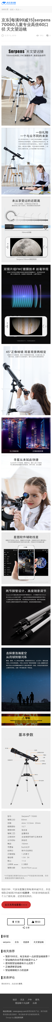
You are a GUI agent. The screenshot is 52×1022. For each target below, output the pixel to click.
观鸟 (37, 999)
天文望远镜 (39, 942)
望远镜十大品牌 (22, 1003)
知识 (15, 999)
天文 (17, 9)
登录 (20, 984)
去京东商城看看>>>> (16, 904)
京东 (22, 889)
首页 (12, 9)
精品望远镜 (7, 1011)
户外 (30, 999)
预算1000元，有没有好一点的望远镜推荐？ (27, 956)
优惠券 (26, 892)
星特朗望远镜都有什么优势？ (20, 963)
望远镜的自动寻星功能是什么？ (21, 959)
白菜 (35, 1003)
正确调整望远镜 (13, 966)
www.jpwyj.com (19, 1011)
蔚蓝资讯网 (18, 1017)
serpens (6, 942)
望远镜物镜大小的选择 (16, 970)
